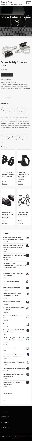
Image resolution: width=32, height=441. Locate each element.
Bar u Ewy (6, 2)
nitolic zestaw (24, 84)
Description (8, 98)
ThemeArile (17, 438)
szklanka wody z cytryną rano (20, 86)
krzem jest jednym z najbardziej (12, 84)
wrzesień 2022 (5, 416)
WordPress (19, 436)
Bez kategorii (6, 427)
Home (7, 25)
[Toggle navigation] (28, 2)
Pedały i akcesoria (11, 82)
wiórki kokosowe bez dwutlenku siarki (11, 88)
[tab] (8, 98)
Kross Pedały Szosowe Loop (18, 25)
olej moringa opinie (6, 86)
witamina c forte (26, 88)
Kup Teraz (7, 74)
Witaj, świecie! (8, 393)
